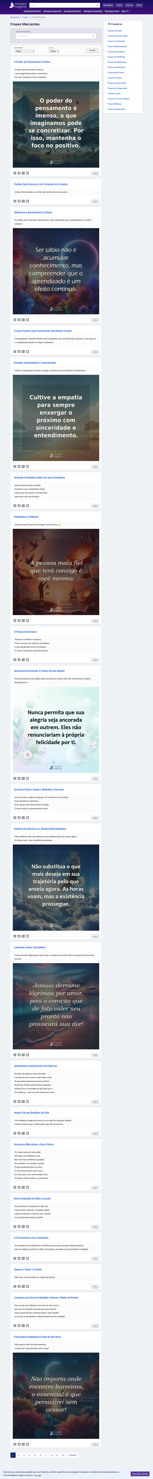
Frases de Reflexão (116, 57)
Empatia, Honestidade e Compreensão (35, 362)
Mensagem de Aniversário (93, 11)
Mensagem (108, 5)
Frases (119, 5)
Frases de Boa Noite (117, 83)
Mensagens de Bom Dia (32, 11)
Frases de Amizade (116, 41)
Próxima (72, 1455)
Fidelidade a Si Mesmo (26, 516)
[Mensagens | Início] (18, 4)
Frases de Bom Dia (116, 67)
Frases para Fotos (116, 73)
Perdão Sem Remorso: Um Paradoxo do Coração (41, 184)
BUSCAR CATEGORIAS (23, 31)
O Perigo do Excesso (25, 631)
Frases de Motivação (117, 62)
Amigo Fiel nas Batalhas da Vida (31, 1112)
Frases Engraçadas (116, 109)
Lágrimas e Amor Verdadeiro (30, 947)
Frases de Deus (115, 78)
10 (63, 1455)
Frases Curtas (114, 94)
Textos (139, 5)
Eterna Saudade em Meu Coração (32, 1198)
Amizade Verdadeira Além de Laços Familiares (39, 477)
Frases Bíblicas (115, 104)
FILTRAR (92, 50)
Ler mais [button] (37, 1475)
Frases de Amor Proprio (118, 99)
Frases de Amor (115, 31)
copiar (95, 173)
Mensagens (14, 17)
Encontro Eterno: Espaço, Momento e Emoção (39, 789)
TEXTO (51, 48)
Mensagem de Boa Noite (72, 11)
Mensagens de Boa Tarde (52, 11)
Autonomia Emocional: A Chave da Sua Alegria (39, 670)
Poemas (129, 5)
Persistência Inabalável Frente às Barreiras (37, 1336)
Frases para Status (116, 52)
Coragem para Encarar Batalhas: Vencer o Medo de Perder (46, 1297)
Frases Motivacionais (117, 46)
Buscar (97, 5)
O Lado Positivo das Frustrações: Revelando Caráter (43, 330)
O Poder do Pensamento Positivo (32, 61)
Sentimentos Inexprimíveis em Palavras (35, 1066)
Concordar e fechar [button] (140, 1474)
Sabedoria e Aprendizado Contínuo (33, 212)
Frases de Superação (117, 88)
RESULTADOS (18, 48)
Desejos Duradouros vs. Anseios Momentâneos (40, 828)
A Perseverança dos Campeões (31, 1237)
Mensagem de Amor (112, 11)
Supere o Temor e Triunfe (28, 1269)
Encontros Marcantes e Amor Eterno (34, 1144)
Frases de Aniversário (118, 36)
